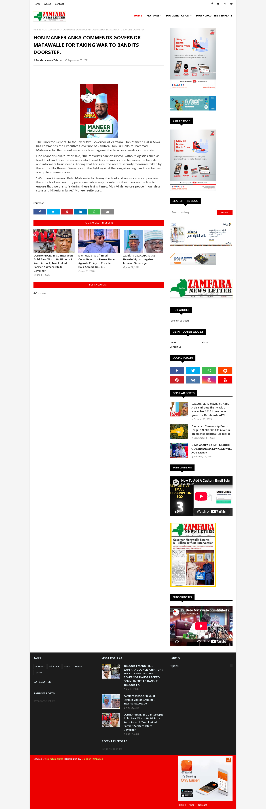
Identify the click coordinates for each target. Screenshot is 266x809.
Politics (78, 666)
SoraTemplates (55, 759)
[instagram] (225, 4)
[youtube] (225, 380)
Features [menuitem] (153, 15)
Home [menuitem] (138, 15)
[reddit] (225, 370)
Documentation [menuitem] (177, 15)
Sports (38, 672)
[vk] (193, 380)
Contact (59, 3)
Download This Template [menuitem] (214, 15)
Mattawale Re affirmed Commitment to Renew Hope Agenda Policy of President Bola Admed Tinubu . (96, 261)
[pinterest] (231, 4)
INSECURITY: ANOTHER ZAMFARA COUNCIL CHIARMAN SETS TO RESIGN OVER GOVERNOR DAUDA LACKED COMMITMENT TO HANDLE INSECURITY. (143, 675)
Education (54, 666)
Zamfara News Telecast (50, 60)
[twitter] (218, 4)
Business (40, 666)
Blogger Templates (92, 759)
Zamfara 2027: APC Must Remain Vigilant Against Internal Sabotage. (139, 259)
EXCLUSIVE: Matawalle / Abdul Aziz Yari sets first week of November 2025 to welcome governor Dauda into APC (210, 409)
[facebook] (212, 4)
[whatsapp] (209, 370)
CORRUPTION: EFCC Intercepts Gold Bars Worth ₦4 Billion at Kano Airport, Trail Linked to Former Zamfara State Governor (53, 263)
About (47, 3)
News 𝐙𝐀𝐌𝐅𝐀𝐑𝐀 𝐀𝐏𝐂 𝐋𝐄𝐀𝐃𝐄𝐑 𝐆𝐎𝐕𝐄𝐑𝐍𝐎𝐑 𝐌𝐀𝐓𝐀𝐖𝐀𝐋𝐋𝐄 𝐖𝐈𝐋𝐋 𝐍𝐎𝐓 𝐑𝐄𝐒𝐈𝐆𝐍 (211, 448)
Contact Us (175, 346)
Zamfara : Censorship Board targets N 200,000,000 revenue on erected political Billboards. (211, 430)
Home (37, 3)
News (67, 666)
